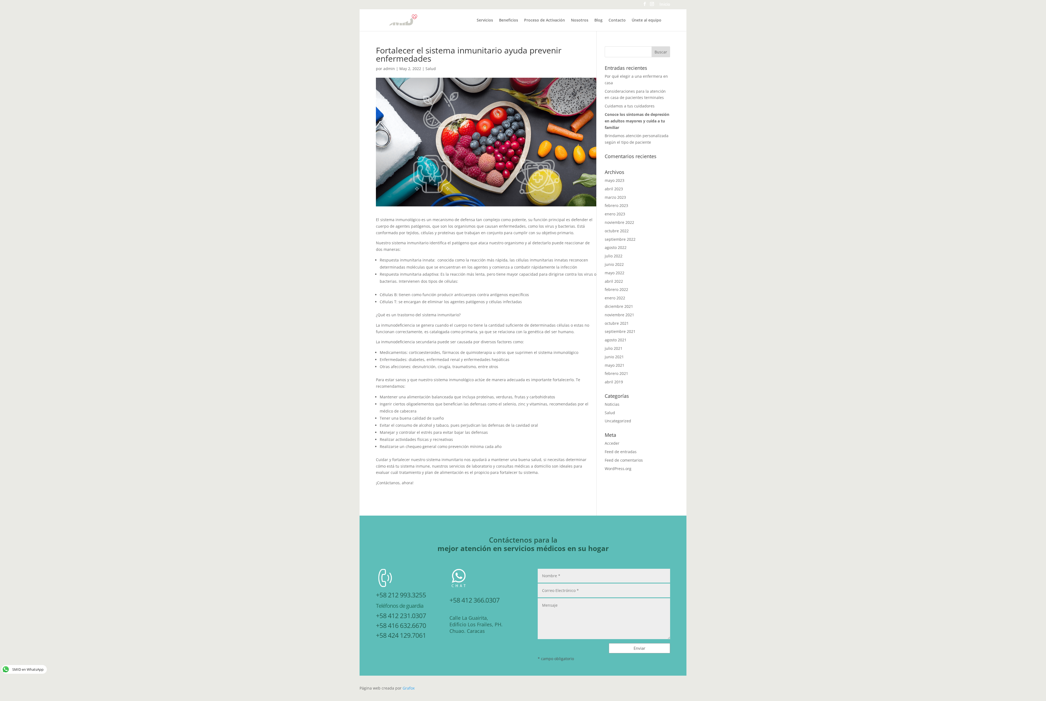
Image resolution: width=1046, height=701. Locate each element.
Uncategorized (618, 420)
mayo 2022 (614, 272)
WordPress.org (618, 468)
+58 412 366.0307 (474, 599)
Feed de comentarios (624, 460)
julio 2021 (613, 348)
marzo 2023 (615, 197)
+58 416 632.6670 (401, 625)
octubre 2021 (617, 323)
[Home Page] (401, 19)
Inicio (664, 4)
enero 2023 (615, 213)
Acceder (612, 443)
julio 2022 (613, 255)
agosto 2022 (616, 247)
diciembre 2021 (619, 306)
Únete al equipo (646, 20)
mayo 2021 (614, 365)
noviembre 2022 (619, 222)
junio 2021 (614, 356)
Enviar (639, 648)
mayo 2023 (614, 180)
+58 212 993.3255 (401, 594)
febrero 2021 (616, 373)
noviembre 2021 (619, 314)
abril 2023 (614, 188)
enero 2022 (615, 297)
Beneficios (508, 20)
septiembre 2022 (620, 239)
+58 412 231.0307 (401, 615)
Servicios (485, 20)
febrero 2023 (616, 205)
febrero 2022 (616, 289)
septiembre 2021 (620, 331)
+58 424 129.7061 (401, 635)
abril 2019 (614, 381)
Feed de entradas (621, 451)
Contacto (617, 20)
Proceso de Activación (544, 20)
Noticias (612, 404)
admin (389, 68)
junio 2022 (614, 264)
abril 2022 (614, 281)
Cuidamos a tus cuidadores (630, 106)
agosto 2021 (616, 339)
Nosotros (579, 20)
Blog (598, 20)
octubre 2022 (617, 230)
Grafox (409, 688)
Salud (430, 68)
